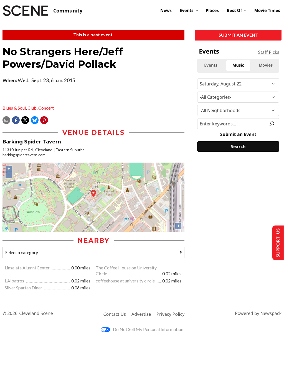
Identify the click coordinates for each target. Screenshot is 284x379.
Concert (46, 107)
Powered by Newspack (258, 313)
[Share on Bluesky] (35, 119)
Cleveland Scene (36, 313)
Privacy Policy (170, 314)
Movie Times (267, 10)
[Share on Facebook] (16, 119)
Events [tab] (210, 65)
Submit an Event (238, 34)
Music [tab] (238, 65)
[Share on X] (25, 119)
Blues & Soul (14, 107)
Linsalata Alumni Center (27, 267)
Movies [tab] (266, 65)
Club (32, 107)
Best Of (234, 10)
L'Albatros (15, 280)
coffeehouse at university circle (126, 280)
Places (212, 10)
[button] (44, 119)
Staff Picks (268, 52)
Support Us (277, 242)
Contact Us (114, 314)
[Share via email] (6, 119)
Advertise (141, 314)
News (166, 10)
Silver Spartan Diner (24, 287)
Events (187, 10)
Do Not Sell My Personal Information (148, 329)
